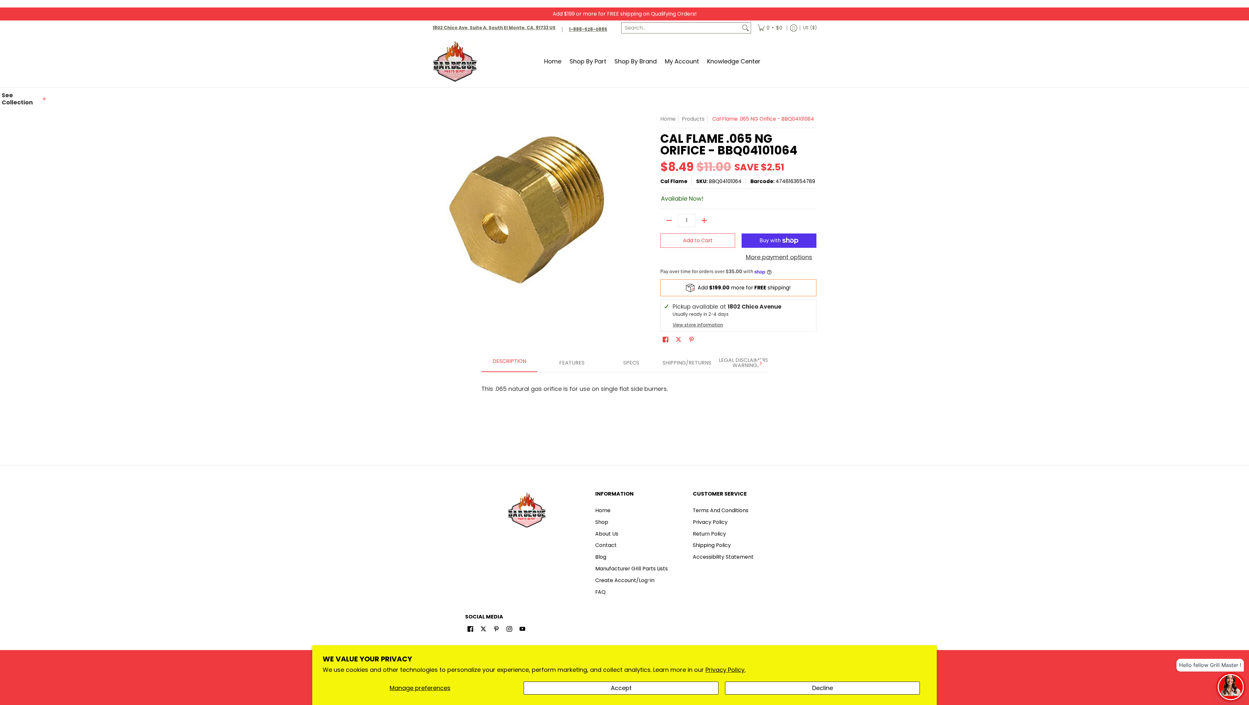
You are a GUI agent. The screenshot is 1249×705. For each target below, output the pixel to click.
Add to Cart (698, 240)
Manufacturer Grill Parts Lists (631, 568)
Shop (601, 522)
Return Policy (709, 534)
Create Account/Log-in (624, 580)
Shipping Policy (712, 545)
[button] (24, 99)
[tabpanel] (624, 386)
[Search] (745, 28)
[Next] (760, 363)
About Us (606, 534)
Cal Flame (673, 181)
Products (693, 119)
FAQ (600, 592)
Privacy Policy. (725, 670)
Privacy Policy (710, 522)
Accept (621, 688)
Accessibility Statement (723, 557)
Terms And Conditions (720, 510)
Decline (822, 688)
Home (668, 119)
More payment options (779, 257)
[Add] (704, 220)
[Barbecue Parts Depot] (457, 61)
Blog (600, 557)
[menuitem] (770, 28)
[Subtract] (669, 220)
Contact (606, 545)
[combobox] (681, 28)
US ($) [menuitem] (810, 28)
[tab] (509, 363)
